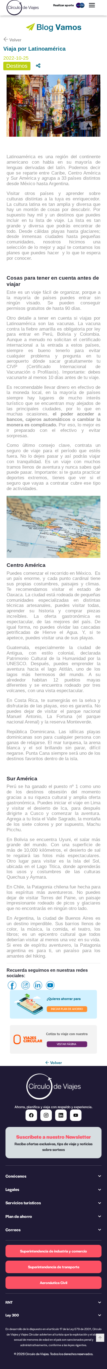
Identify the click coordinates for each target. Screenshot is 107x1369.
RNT (9, 1302)
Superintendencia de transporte (53, 1266)
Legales (12, 1189)
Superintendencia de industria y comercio (53, 1251)
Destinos (16, 66)
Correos (13, 1229)
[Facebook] (31, 1115)
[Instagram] (46, 1115)
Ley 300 (12, 1315)
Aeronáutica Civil (53, 1282)
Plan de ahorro (18, 1216)
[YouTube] (75, 1115)
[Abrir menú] (92, 5)
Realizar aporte (63, 5)
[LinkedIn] (61, 1115)
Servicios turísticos (23, 1202)
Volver (15, 40)
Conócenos (15, 1176)
